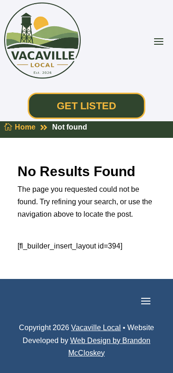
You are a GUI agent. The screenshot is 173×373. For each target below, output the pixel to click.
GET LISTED (86, 106)
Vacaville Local (96, 328)
